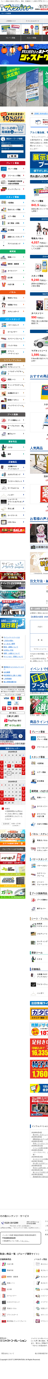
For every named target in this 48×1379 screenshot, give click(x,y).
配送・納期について (11, 647)
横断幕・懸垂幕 (12, 1277)
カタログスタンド (13, 1302)
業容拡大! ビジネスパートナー (14, 668)
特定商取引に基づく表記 (12, 675)
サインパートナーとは (12, 637)
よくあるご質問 (9, 644)
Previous (31, 533)
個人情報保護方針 (10, 682)
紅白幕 (9, 1289)
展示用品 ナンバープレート (17, 1321)
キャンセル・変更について (13, 657)
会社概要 (7, 672)
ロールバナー (12, 1296)
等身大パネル (12, 1308)
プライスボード (12, 1315)
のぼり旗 (10, 1264)
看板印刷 (10, 1270)
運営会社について (7, 1353)
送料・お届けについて (12, 653)
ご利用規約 (8, 679)
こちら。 (26, 1241)
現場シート (11, 1283)
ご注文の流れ (8, 641)
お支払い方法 (8, 650)
